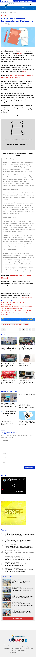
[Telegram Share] (30, 329)
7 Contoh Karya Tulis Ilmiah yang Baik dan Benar (16, 310)
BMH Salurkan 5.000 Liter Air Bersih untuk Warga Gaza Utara (21, 612)
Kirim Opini (29, 648)
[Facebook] (10, 640)
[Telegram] (26, 640)
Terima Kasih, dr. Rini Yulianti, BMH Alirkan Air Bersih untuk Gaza (22, 604)
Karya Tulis (6, 324)
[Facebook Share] (20, 329)
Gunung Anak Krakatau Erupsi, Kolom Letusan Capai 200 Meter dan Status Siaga (19, 570)
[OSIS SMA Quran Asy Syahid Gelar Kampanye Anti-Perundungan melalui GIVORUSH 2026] (9, 341)
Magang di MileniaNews (18, 650)
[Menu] (2, 4)
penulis (19, 53)
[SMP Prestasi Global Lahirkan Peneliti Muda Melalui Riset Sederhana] (9, 397)
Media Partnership (23, 647)
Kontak (16, 645)
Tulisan (26, 324)
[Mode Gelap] (31, 4)
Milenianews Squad (26, 645)
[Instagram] (16, 640)
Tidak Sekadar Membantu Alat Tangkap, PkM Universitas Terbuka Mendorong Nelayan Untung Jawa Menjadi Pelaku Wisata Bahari (9, 365)
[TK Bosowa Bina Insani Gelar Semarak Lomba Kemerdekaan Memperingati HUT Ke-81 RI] (9, 375)
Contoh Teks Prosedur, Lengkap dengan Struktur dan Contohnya (17, 313)
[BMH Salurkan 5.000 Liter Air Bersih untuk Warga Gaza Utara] (7, 612)
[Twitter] (13, 640)
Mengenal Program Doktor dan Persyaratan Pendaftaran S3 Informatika (26, 382)
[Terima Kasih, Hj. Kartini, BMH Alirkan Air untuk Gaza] (7, 582)
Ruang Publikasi (20, 648)
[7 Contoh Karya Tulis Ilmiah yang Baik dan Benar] (9, 415)
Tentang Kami (8, 645)
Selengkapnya (17, 618)
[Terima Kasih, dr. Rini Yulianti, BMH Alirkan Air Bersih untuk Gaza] (7, 605)
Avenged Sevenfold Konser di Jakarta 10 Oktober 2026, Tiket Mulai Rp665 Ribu (20, 535)
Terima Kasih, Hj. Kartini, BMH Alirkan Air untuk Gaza (19, 552)
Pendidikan (4, 15)
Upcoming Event (8, 648)
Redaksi (7, 23)
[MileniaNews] (10, 4)
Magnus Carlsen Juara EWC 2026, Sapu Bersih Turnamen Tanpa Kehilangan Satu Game (19, 558)
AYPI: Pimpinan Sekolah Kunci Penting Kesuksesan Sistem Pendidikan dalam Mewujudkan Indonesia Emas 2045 (26, 365)
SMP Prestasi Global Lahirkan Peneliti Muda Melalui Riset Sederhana (17, 303)
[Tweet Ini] (23, 329)
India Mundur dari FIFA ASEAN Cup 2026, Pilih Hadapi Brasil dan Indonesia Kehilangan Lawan (19, 546)
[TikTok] (23, 640)
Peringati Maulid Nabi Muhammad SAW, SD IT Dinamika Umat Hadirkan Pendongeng (26, 348)
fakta (24, 71)
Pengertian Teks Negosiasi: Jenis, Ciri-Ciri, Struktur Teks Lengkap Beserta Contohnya (16, 307)
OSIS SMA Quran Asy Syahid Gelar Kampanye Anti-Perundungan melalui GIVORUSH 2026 (8, 348)
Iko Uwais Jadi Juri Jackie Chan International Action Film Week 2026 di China (18, 564)
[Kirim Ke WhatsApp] (33, 329)
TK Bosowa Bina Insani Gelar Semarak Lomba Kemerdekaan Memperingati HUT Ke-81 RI (9, 382)
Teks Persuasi (16, 324)
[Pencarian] (34, 4)
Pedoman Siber (11, 647)
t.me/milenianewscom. (24, 297)
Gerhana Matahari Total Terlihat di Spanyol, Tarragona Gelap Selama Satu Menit (18, 541)
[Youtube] (19, 640)
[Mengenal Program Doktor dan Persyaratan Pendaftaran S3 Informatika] (27, 375)
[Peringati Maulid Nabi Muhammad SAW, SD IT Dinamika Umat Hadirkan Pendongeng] (27, 341)
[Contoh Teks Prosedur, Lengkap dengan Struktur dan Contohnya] (27, 415)
